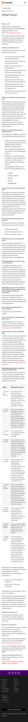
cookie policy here (7, 328)
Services (4, 682)
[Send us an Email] (19, 673)
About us (16, 684)
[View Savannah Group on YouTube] (15, 673)
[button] (25, 2)
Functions (4, 684)
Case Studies (5, 691)
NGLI (15, 686)
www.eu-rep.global (12, 663)
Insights (16, 688)
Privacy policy (5, 702)
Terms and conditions (4, 696)
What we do (5, 679)
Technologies (5, 688)
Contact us (16, 691)
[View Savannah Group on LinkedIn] (9, 673)
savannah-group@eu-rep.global (15, 661)
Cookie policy (5, 699)
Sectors (4, 686)
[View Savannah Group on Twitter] (12, 673)
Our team (16, 682)
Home (3, 11)
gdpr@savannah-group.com (13, 32)
